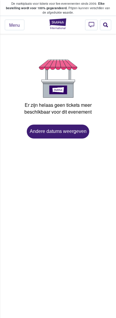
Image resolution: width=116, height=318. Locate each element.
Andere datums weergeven (58, 131)
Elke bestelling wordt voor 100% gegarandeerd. (55, 5)
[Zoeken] (105, 25)
